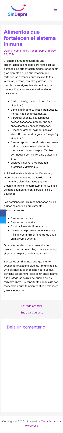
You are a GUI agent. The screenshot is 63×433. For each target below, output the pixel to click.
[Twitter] (3, 219)
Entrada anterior (31, 306)
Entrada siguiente (32, 312)
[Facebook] (3, 213)
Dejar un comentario (16, 50)
